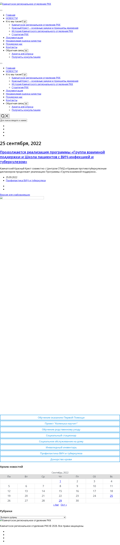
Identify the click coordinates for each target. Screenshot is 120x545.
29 (60, 500)
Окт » (64, 504)
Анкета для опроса (22, 53)
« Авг (56, 504)
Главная (10, 15)
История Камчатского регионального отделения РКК (42, 31)
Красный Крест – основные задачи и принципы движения (45, 28)
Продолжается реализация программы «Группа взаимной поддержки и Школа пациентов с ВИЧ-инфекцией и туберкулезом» (52, 157)
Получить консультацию (26, 57)
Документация (14, 37)
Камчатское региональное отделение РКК (36, 24)
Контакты (11, 47)
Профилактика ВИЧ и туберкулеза (26, 180)
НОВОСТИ (12, 18)
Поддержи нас (14, 44)
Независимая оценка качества (23, 40)
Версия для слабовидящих (15, 194)
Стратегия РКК (20, 34)
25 (111, 496)
